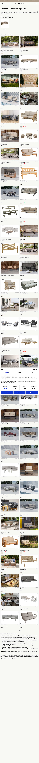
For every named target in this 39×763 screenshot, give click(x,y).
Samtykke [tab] (7, 372)
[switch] (14, 388)
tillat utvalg (19, 392)
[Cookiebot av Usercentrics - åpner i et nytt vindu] (33, 369)
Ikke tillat (7, 392)
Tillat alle (31, 392)
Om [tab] (32, 372)
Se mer (19, 630)
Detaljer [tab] (19, 372)
